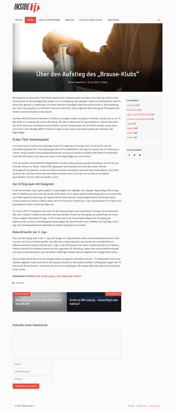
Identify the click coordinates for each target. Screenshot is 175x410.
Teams (30, 20)
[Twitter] (134, 155)
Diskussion (113, 20)
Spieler (18, 20)
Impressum (142, 406)
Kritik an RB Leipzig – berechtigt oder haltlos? (58, 276)
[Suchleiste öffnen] (158, 20)
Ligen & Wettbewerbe (49, 20)
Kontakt (130, 406)
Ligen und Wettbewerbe (138, 114)
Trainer (130, 137)
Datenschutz (154, 406)
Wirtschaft (20, 283)
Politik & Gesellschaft (90, 20)
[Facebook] (129, 155)
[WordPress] (140, 155)
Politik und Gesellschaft (138, 119)
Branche (69, 20)
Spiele (130, 123)
